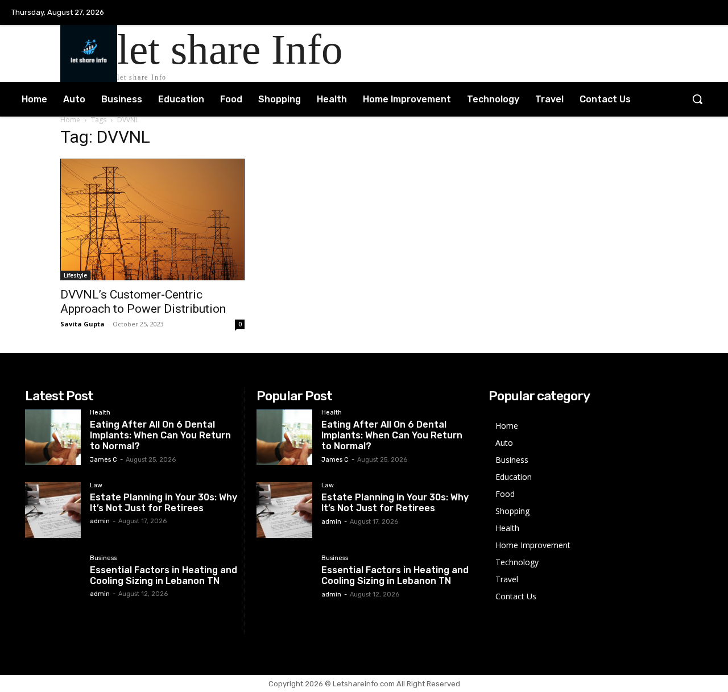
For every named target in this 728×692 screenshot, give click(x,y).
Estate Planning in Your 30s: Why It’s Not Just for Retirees (163, 502)
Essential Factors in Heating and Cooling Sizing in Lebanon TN (163, 575)
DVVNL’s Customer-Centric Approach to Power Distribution (143, 302)
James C (103, 459)
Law (96, 485)
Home (70, 120)
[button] (697, 99)
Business (103, 558)
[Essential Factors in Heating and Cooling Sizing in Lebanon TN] (53, 583)
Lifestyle (75, 275)
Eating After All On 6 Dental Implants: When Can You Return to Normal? (160, 435)
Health (100, 412)
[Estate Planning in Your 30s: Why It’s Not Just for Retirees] (53, 510)
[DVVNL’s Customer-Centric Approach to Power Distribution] (152, 219)
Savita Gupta (82, 324)
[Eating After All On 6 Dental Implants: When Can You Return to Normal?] (53, 437)
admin (100, 521)
